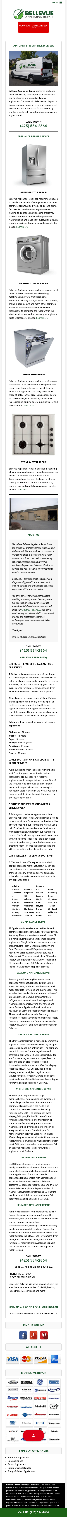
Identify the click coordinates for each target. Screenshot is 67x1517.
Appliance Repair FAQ (31, 610)
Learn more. (22, 227)
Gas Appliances (15, 1461)
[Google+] (33, 1335)
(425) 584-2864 (33, 126)
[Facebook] (23, 1335)
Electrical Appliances (18, 1457)
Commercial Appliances (19, 1468)
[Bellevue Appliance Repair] (33, 14)
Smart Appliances (17, 1464)
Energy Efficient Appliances (21, 1471)
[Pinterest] (44, 1335)
